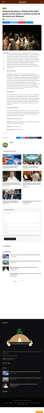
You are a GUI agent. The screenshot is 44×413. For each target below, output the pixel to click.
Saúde (23, 404)
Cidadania (11, 402)
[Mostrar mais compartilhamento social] (34, 22)
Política (19, 404)
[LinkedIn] (4, 61)
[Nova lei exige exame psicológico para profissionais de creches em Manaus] (12, 194)
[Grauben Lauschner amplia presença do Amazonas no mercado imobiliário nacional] (12, 176)
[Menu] (3, 2)
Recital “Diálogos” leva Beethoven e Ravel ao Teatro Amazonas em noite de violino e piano (32, 184)
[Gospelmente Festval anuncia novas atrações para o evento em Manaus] (32, 159)
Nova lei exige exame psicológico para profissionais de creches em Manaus (11, 201)
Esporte (31, 402)
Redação (7, 19)
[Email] (4, 69)
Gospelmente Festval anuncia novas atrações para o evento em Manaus (30, 166)
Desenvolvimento (21, 402)
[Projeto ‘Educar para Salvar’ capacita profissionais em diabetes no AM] (12, 159)
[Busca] (40, 2)
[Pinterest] (4, 64)
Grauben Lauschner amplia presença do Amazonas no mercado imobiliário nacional (12, 183)
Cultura (4, 8)
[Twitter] (4, 58)
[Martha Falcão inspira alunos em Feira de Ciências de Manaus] (32, 194)
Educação (27, 402)
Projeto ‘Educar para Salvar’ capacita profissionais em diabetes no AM (10, 166)
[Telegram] (4, 66)
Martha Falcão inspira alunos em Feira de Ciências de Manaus (32, 201)
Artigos (6, 402)
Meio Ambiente (37, 402)
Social (27, 404)
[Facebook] (4, 56)
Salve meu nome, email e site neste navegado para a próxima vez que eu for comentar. (22, 235)
